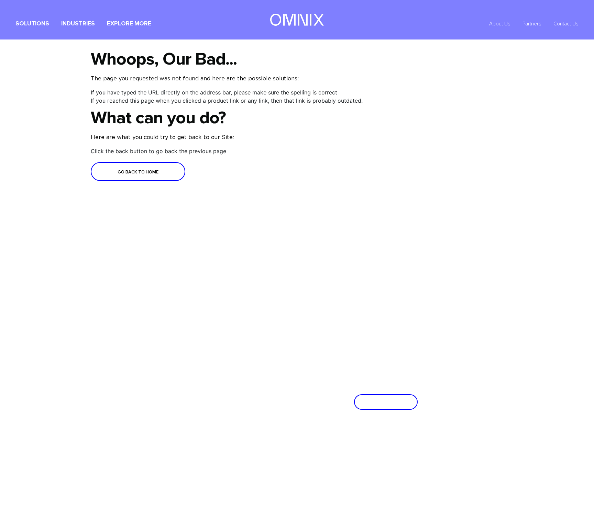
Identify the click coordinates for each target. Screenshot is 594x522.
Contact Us (566, 23)
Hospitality (198, 306)
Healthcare (254, 330)
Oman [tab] (125, 428)
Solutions (32, 24)
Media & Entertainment (267, 294)
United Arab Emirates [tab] (134, 373)
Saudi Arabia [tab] (135, 395)
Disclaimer (492, 511)
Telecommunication (263, 318)
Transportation (258, 306)
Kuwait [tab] (127, 412)
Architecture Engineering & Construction (284, 282)
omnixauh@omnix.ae (286, 446)
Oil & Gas (198, 294)
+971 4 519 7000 (211, 446)
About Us (499, 23)
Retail (193, 318)
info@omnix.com (211, 454)
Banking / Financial (207, 330)
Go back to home (138, 172)
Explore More (129, 24)
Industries (78, 24)
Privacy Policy (459, 511)
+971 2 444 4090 (282, 439)
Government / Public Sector (215, 282)
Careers (124, 306)
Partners (531, 23)
